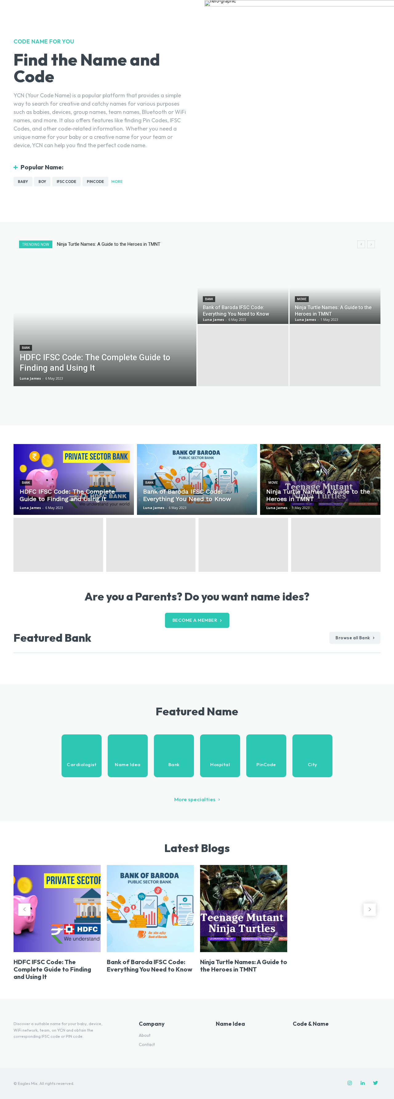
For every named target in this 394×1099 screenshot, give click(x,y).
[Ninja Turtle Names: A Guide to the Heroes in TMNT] (335, 293)
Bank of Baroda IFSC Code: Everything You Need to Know (149, 965)
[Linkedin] (363, 1083)
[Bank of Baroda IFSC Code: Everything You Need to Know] (243, 293)
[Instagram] (350, 1083)
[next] (371, 244)
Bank (26, 347)
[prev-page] (24, 909)
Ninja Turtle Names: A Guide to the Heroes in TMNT (243, 965)
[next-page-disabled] (370, 909)
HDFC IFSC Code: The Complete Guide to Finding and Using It (122, 244)
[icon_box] (82, 756)
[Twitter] (375, 1083)
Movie (302, 299)
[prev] (361, 244)
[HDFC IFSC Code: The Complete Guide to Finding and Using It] (105, 324)
